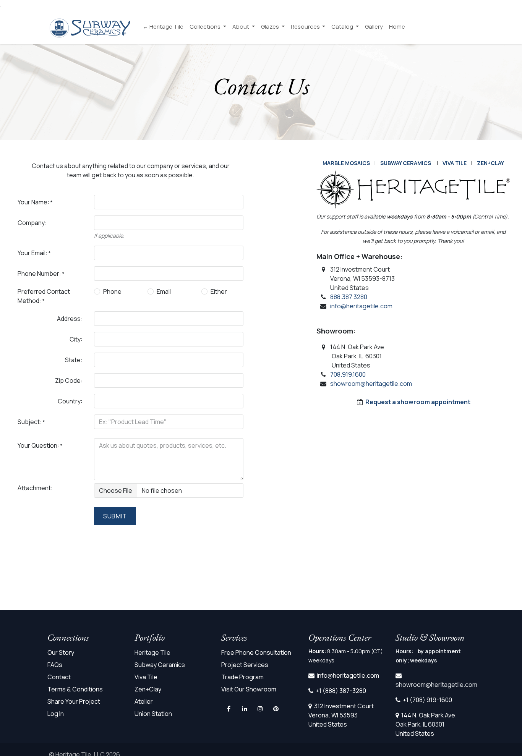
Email (164, 291)
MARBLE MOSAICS (346, 163)
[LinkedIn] (244, 709)
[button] (115, 516)
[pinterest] (276, 709)
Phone (112, 291)
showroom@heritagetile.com (371, 383)
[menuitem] (162, 26)
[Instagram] (260, 709)
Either (219, 291)
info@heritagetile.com (361, 306)
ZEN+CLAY (490, 163)
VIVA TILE (455, 163)
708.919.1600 (348, 374)
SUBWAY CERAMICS (405, 163)
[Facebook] (228, 709)
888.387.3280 (348, 297)
